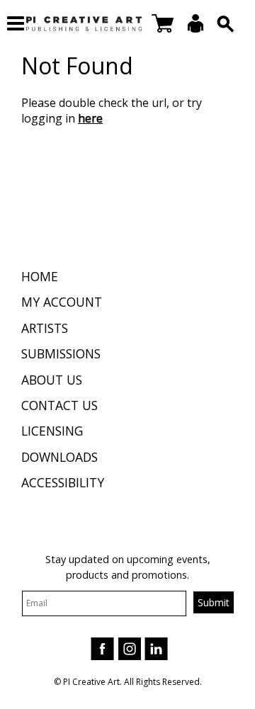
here (90, 118)
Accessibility (62, 482)
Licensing (52, 430)
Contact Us (59, 405)
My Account (61, 301)
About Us (51, 379)
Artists (44, 327)
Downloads (59, 456)
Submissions (61, 353)
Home (39, 276)
